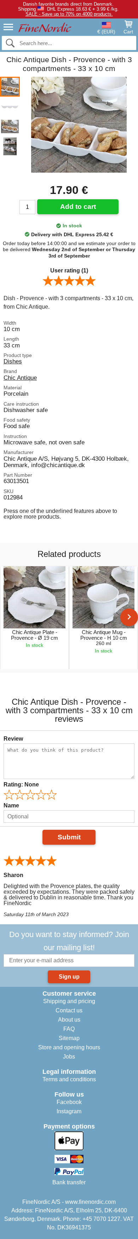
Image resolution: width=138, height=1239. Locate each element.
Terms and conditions (69, 1079)
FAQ (69, 1029)
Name (11, 805)
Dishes (13, 361)
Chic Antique (20, 377)
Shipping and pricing (69, 1001)
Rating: (21, 784)
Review (13, 739)
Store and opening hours (69, 1047)
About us (69, 1020)
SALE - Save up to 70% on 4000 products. (69, 14)
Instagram (69, 1111)
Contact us (69, 1010)
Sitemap (69, 1038)
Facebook (69, 1102)
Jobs (69, 1057)
